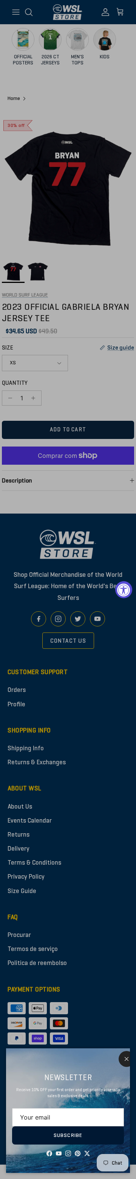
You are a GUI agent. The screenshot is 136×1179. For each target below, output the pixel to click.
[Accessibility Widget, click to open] (123, 589)
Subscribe (68, 1135)
